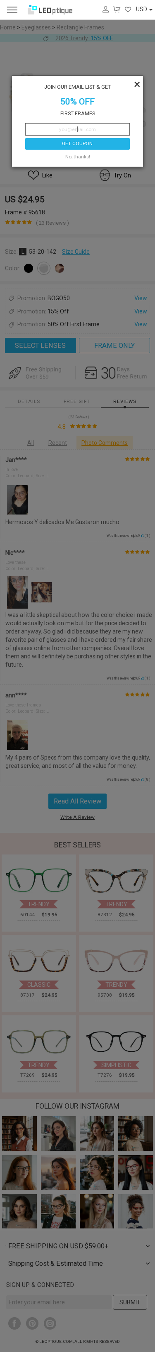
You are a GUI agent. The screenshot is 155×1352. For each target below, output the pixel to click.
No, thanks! (77, 157)
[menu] (12, 9)
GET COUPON (77, 143)
